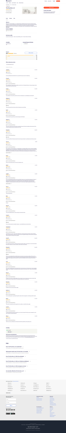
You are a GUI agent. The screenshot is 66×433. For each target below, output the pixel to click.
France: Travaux (23, 424)
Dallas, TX (47, 383)
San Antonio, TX (48, 388)
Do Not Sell (33, 426)
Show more (9, 331)
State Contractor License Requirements (11, 334)
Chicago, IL (35, 383)
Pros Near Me (51, 402)
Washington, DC (48, 390)
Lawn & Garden (14, 2)
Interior (7, 2)
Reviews (10, 18)
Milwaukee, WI (10, 386)
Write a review (31, 52)
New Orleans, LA (36, 386)
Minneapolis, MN (23, 386)
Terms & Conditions (37, 428)
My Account (51, 397)
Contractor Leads (39, 411)
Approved (8, 6)
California (31, 426)
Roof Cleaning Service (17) (9, 64)
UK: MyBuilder (43, 424)
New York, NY (48, 386)
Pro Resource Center (39, 410)
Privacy (28, 426)
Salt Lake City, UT (36, 388)
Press (50, 411)
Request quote (51, 7)
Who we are (51, 409)
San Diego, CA (10, 390)
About (7, 18)
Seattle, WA (35, 390)
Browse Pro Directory (39, 398)
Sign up (11, 405)
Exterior (10, 2)
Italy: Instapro (33, 424)
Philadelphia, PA (10, 388)
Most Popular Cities (9, 381)
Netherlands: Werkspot (38, 424)
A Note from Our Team (53, 403)
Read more (7, 27)
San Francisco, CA (23, 390)
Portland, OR (23, 388)
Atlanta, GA (9, 383)
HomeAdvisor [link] (8, 4)
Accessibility (36, 427)
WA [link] (10, 4)
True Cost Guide (52, 398)
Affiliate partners (52, 416)
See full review (8, 152)
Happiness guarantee (53, 415)
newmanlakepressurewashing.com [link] (49, 12)
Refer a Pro (51, 401)
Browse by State (15, 381)
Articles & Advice (21, 2)
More (17, 2)
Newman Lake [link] (14, 4)
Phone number (9, 12)
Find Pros (38, 397)
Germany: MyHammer (28, 424)
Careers (51, 410)
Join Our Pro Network (39, 409)
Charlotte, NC (23, 383)
